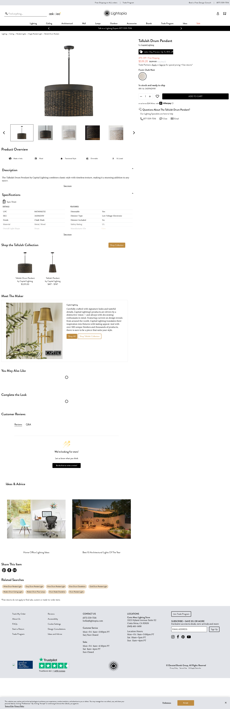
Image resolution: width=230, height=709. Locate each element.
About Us (16, 619)
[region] (115, 703)
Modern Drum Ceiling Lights (13, 591)
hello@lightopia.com (93, 620)
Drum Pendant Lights (76, 591)
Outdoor (114, 23)
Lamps (98, 23)
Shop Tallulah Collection (90, 336)
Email (176, 118)
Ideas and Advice (55, 634)
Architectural (67, 23)
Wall (84, 23)
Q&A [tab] (28, 424)
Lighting (33, 23)
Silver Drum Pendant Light (56, 586)
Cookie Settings (54, 624)
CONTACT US (89, 614)
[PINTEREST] (183, 637)
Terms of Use (183, 668)
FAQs (14, 624)
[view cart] (224, 13)
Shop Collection (117, 245)
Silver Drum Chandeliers (77, 586)
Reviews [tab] (18, 424)
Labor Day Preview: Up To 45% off (158, 51)
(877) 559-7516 (222, 2)
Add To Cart (195, 96)
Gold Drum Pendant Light (98, 586)
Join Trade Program (181, 614)
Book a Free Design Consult (200, 2)
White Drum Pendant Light (12, 586)
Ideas (185, 23)
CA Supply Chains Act (194, 668)
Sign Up (214, 629)
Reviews (51, 613)
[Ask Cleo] (55, 13)
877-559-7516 (149, 118)
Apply (154, 64)
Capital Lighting (147, 45)
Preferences (167, 703)
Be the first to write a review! (66, 465)
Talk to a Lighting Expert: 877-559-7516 (115, 28)
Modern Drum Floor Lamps (36, 591)
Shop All (71, 336)
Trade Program (128, 2)
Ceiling (49, 23)
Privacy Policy (174, 668)
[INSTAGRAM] (172, 637)
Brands (149, 23)
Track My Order (19, 613)
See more (67, 185)
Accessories (132, 23)
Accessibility (53, 619)
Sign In (162, 64)
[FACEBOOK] (178, 637)
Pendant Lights (21, 34)
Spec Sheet (11, 202)
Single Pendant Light (35, 34)
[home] (115, 16)
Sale (198, 23)
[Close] (226, 703)
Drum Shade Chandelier (57, 591)
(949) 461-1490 (134, 626)
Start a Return (18, 629)
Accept (185, 703)
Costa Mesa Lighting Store (138, 617)
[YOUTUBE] (189, 637)
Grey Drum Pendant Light (34, 586)
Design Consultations (56, 629)
